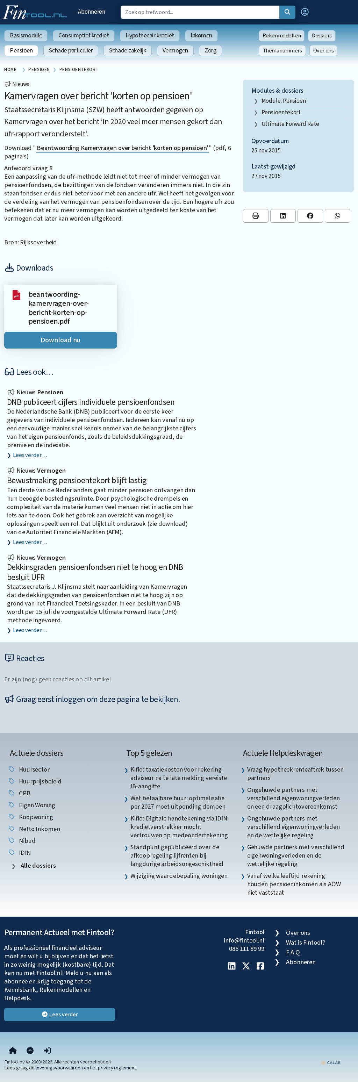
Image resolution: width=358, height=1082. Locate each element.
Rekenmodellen (282, 35)
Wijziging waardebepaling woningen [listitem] (179, 875)
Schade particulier (71, 50)
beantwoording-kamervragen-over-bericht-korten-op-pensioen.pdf (59, 308)
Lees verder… (30, 455)
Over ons (323, 50)
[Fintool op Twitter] (246, 966)
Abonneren (91, 11)
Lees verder (63, 1014)
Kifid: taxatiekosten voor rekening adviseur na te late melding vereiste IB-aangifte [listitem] (178, 778)
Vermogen (175, 50)
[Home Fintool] (36, 11)
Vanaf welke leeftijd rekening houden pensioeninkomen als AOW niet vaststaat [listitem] (294, 884)
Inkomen (201, 35)
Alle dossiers (37, 865)
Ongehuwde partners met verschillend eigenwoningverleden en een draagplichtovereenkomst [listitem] (293, 798)
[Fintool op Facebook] (260, 966)
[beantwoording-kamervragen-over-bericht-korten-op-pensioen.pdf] (16, 294)
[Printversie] (255, 216)
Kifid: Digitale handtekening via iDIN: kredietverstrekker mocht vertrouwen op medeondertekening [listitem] (179, 827)
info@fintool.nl (244, 940)
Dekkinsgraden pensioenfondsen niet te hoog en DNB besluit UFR (95, 572)
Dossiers (322, 35)
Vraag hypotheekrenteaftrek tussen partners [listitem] (295, 773)
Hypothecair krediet (150, 35)
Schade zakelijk (127, 50)
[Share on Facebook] (310, 216)
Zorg (210, 50)
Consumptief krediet (83, 35)
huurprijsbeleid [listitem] (39, 781)
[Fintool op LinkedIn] (231, 966)
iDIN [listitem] (24, 852)
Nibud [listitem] (26, 840)
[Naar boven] (30, 1051)
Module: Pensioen (284, 100)
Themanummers (282, 50)
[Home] (12, 1051)
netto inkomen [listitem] (38, 828)
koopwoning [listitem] (35, 817)
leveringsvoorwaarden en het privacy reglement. (86, 1068)
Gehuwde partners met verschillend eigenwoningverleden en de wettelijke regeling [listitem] (295, 855)
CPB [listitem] (23, 793)
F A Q (293, 952)
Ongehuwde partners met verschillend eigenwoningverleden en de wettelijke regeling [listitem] (293, 827)
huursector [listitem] (33, 769)
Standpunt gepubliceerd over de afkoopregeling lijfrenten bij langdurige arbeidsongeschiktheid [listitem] (176, 855)
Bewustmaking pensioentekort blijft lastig (76, 480)
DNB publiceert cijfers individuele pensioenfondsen (90, 402)
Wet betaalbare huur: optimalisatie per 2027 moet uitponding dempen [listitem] (177, 802)
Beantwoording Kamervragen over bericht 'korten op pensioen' (122, 147)
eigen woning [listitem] (36, 805)
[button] (304, 12)
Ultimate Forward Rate (290, 124)
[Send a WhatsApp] (337, 216)
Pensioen (21, 50)
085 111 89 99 (246, 948)
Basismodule (26, 35)
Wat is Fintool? (305, 942)
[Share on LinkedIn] (283, 216)
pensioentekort (281, 112)
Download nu (60, 340)
